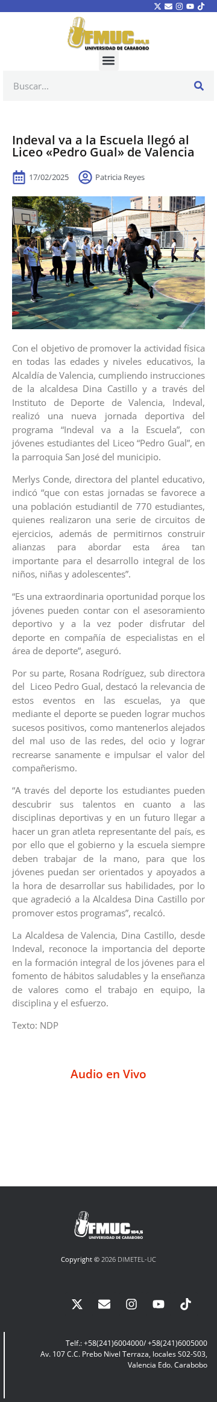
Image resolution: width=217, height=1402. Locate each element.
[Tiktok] (201, 6)
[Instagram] (179, 6)
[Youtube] (190, 6)
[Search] (199, 86)
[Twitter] (157, 6)
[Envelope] (168, 6)
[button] (109, 61)
